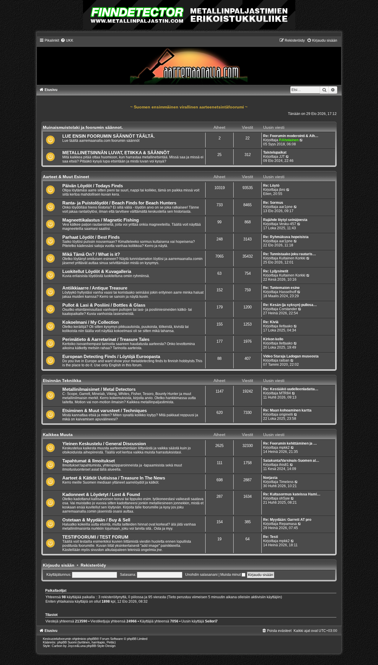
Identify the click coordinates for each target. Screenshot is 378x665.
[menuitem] (67, 40)
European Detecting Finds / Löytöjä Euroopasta (111, 356)
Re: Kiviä (270, 322)
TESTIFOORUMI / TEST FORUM (95, 537)
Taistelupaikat (274, 152)
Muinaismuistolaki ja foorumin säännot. (83, 127)
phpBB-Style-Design (101, 646)
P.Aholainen (289, 140)
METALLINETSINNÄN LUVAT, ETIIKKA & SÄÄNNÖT (116, 152)
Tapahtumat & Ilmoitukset (88, 460)
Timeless (286, 482)
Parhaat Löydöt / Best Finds (91, 237)
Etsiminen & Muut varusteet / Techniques (104, 410)
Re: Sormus (273, 203)
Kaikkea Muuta (58, 434)
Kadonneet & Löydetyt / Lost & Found (101, 494)
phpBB (92, 638)
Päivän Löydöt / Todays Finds (92, 185)
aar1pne (286, 207)
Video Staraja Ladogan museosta (291, 356)
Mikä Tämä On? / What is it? (91, 254)
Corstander (288, 309)
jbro (282, 190)
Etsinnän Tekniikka (62, 380)
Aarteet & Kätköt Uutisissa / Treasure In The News (113, 478)
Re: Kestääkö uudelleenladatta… (290, 389)
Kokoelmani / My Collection (90, 322)
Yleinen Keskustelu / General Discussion (104, 443)
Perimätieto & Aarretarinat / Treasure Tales (105, 339)
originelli (286, 414)
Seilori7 (211, 621)
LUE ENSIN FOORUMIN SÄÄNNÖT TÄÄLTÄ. (108, 136)
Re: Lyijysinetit (275, 271)
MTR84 (285, 393)
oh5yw (284, 498)
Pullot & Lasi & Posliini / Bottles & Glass (103, 305)
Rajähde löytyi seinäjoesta (285, 220)
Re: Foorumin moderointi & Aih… (290, 136)
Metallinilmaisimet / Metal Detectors (99, 389)
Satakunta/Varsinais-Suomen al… (291, 460)
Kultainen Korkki (292, 258)
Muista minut (231, 575)
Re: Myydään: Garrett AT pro (287, 520)
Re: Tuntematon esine (281, 288)
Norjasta (270, 478)
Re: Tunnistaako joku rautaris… (289, 254)
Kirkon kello (273, 339)
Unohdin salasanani (201, 575)
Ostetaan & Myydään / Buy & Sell (96, 520)
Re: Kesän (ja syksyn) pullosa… (290, 305)
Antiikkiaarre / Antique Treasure (94, 288)
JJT (282, 157)
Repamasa (288, 524)
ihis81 (284, 465)
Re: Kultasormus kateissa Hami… (291, 494)
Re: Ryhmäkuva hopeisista (286, 237)
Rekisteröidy (93, 565)
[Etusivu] (189, 61)
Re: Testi (270, 537)
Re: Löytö (271, 185)
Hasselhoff (287, 292)
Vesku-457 (287, 224)
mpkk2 (284, 447)
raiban (284, 360)
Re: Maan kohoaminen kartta (287, 410)
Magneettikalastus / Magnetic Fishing (100, 220)
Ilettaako (286, 326)
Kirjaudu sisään (58, 565)
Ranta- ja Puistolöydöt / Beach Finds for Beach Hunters (119, 203)
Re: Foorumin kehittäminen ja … (290, 443)
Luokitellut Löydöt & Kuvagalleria (96, 271)
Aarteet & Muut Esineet (66, 176)
